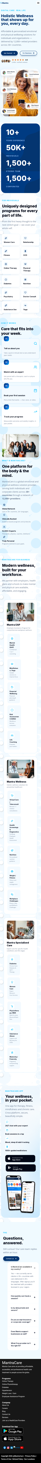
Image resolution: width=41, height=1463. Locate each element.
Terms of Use (6, 1459)
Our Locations (29, 1459)
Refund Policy (18, 1459)
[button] (38, 3)
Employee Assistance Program (13, 1396)
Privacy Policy (30, 1456)
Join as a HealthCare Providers (13, 1420)
